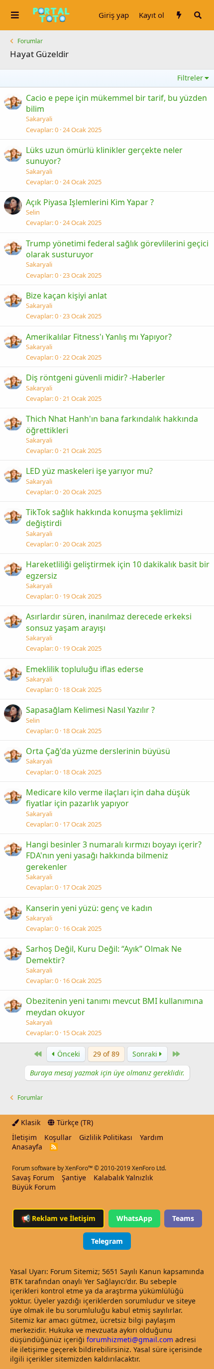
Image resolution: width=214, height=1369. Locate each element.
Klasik (29, 1122)
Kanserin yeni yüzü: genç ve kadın (89, 908)
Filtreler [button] (190, 77)
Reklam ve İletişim (58, 1218)
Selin (33, 212)
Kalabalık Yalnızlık (123, 1177)
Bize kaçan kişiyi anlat (66, 295)
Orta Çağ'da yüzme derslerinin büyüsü (98, 751)
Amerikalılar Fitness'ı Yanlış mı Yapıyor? (99, 336)
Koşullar (58, 1137)
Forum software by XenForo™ (89, 1168)
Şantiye (74, 1177)
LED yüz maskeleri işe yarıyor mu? (89, 470)
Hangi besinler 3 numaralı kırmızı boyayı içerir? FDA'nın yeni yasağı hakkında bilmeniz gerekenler (114, 855)
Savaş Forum (33, 1177)
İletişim (24, 1137)
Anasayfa (27, 1146)
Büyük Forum (34, 1187)
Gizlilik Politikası (105, 1137)
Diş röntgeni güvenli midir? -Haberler (95, 377)
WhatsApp (134, 1218)
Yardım (151, 1137)
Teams (183, 1218)
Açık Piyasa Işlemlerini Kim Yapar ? (90, 202)
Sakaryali (39, 118)
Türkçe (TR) (74, 1122)
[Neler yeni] (178, 15)
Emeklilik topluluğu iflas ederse (84, 669)
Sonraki (145, 1054)
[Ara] (197, 15)
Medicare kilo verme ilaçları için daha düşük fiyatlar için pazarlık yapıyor (108, 798)
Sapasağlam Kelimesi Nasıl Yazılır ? (90, 709)
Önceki (67, 1054)
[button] (15, 15)
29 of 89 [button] (106, 1054)
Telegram (107, 1241)
